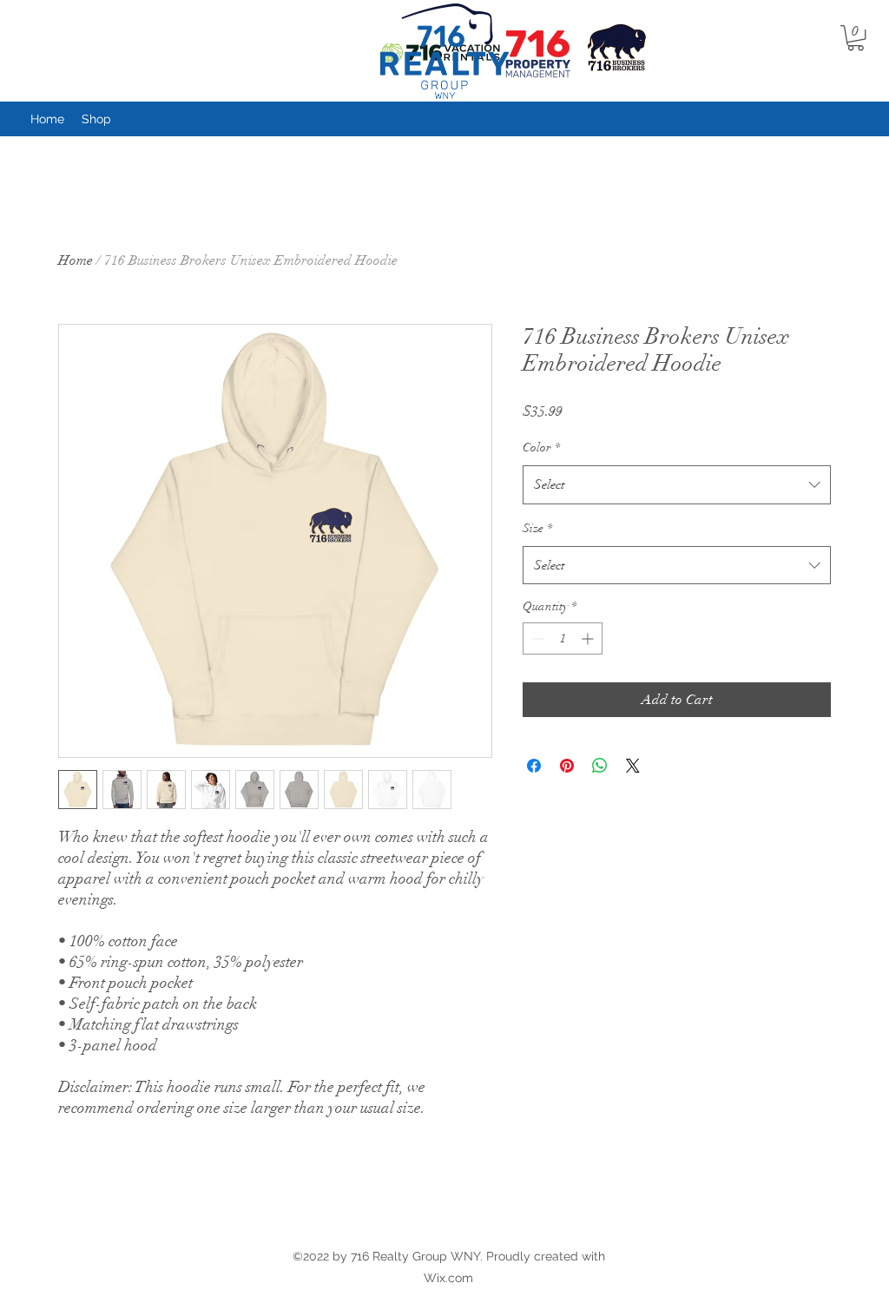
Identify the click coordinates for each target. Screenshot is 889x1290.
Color (541, 447)
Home (75, 260)
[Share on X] (632, 765)
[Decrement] (536, 638)
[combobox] (677, 484)
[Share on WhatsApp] (599, 765)
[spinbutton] (562, 638)
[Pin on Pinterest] (566, 765)
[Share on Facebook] (534, 765)
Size (537, 528)
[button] (855, 37)
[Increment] (589, 638)
